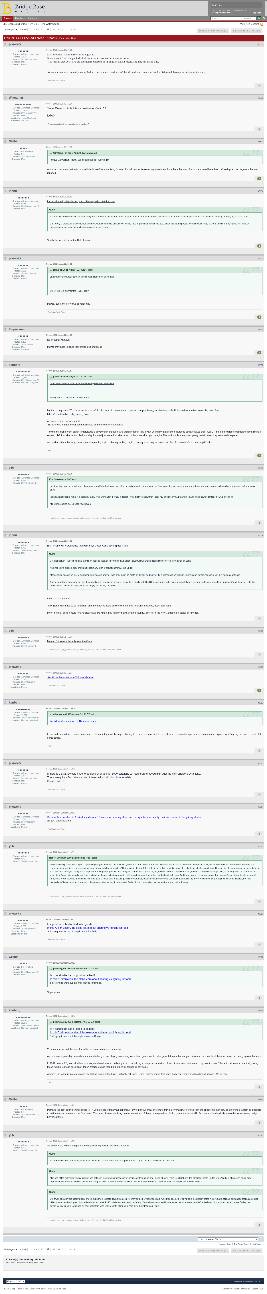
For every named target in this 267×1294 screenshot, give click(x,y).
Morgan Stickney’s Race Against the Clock (69, 641)
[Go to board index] (25, 8)
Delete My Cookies (38, 1289)
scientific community (112, 424)
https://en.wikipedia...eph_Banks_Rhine (68, 414)
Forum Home (22, 1289)
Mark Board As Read (57, 1289)
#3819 (260, 1099)
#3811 (260, 667)
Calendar (32, 18)
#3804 (260, 191)
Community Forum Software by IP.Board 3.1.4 (243, 1289)
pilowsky (15, 44)
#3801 (260, 44)
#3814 (260, 807)
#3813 (260, 763)
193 (60, 29)
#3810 (260, 631)
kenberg (14, 364)
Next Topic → (257, 1244)
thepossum (17, 329)
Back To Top (9, 1289)
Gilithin (14, 141)
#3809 (260, 535)
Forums (8, 18)
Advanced (264, 18)
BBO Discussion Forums (15, 24)
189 (35, 29)
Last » (72, 29)
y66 (11, 467)
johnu (13, 190)
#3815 (260, 846)
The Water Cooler (50, 24)
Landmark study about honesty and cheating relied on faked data (81, 201)
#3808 (260, 468)
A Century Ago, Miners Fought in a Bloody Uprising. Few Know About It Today (88, 1145)
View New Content (249, 24)
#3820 (260, 1135)
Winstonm (16, 97)
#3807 (260, 365)
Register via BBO (223, 12)
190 (41, 29)
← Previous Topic (224, 1244)
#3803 (260, 141)
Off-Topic (34, 24)
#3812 (260, 703)
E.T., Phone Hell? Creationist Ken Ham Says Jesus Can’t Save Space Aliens (87, 545)
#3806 (260, 329)
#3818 (260, 1010)
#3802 (260, 98)
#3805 (260, 258)
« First (23, 29)
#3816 (260, 914)
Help (258, 13)
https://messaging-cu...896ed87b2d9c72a (70, 504)
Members (20, 18)
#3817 (260, 957)
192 (53, 29)
